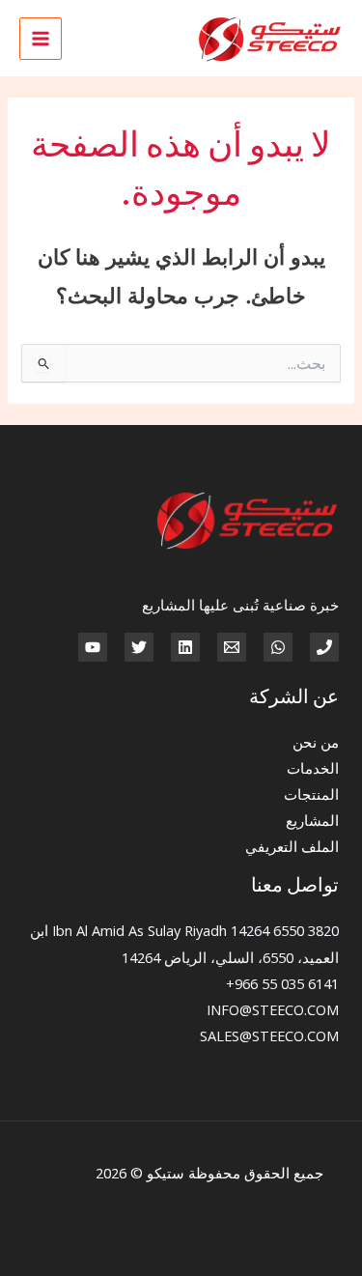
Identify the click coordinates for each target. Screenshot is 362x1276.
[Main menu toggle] (40, 38)
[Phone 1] (324, 647)
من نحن (315, 741)
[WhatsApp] (278, 647)
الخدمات (313, 768)
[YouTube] (92, 647)
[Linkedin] (185, 647)
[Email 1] (231, 647)
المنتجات (311, 794)
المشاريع (312, 820)
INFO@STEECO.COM (273, 1009)
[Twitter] (139, 647)
